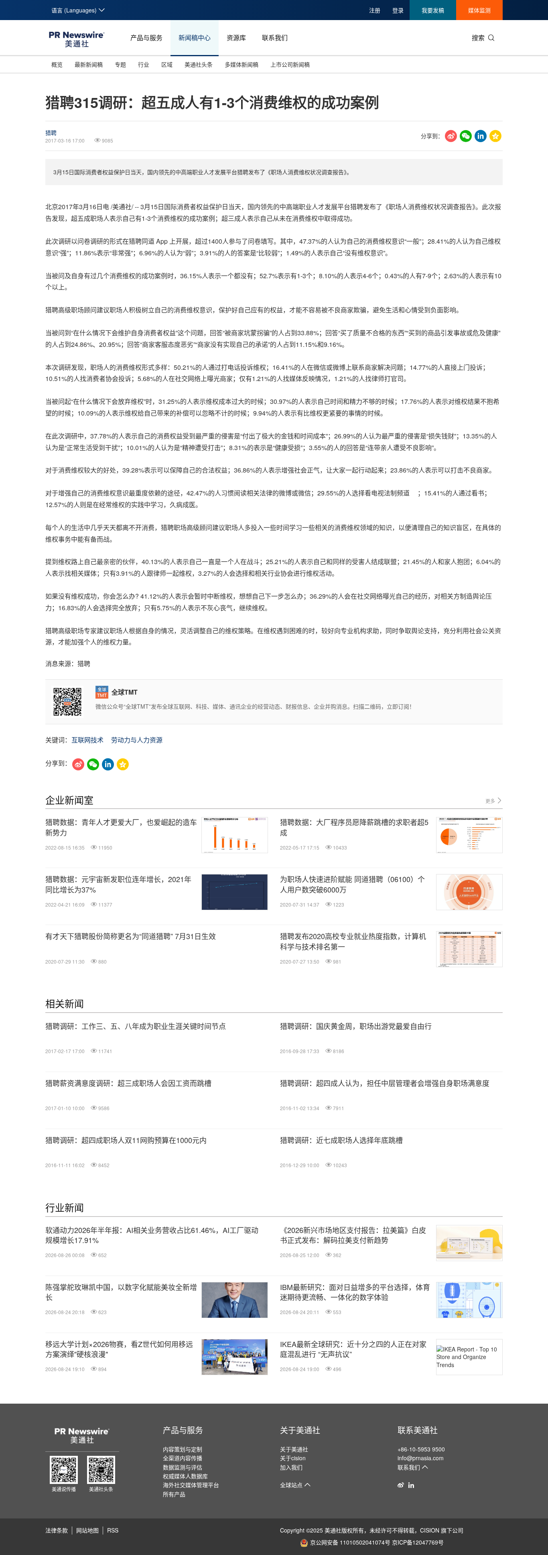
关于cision (293, 1458)
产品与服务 (146, 37)
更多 (490, 800)
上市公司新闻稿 (290, 64)
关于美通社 (300, 1430)
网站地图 (87, 1530)
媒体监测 (479, 10)
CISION (429, 1530)
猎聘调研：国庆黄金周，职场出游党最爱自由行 (356, 1026)
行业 (143, 64)
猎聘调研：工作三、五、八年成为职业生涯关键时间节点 (135, 1026)
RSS (112, 1530)
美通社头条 (199, 64)
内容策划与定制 (182, 1449)
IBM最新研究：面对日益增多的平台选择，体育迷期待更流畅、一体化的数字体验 (355, 1292)
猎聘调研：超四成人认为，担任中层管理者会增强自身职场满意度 (384, 1083)
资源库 (236, 37)
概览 (57, 64)
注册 (374, 10)
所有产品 (174, 1494)
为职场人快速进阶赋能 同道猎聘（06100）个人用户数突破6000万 (352, 884)
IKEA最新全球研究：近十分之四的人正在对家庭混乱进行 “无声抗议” (353, 1349)
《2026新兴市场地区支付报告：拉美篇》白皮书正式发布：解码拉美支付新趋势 (353, 1235)
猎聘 (51, 132)
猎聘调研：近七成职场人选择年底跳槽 (341, 1140)
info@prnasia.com (421, 1458)
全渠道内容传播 (182, 1458)
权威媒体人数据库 (185, 1476)
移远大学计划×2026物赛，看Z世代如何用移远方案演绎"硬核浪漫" (119, 1349)
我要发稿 (433, 10)
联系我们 (275, 37)
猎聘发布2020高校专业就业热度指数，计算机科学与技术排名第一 (353, 941)
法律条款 (56, 1530)
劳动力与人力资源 (136, 739)
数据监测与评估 (182, 1467)
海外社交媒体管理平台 (191, 1485)
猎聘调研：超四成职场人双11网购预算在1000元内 (126, 1140)
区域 (167, 64)
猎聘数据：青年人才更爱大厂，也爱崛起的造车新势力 (121, 827)
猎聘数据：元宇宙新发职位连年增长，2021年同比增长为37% (118, 884)
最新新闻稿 (89, 64)
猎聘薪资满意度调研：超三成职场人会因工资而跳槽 (128, 1083)
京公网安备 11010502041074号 (350, 1542)
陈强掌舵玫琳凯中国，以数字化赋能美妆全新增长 (121, 1292)
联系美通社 (418, 1430)
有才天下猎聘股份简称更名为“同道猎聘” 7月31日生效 (130, 936)
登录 (398, 10)
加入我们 (291, 1467)
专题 (120, 64)
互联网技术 (87, 739)
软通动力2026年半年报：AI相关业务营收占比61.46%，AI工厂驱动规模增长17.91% (151, 1235)
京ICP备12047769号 (418, 1542)
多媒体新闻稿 (241, 64)
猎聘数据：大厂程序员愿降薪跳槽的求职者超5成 (354, 827)
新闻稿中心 (195, 37)
